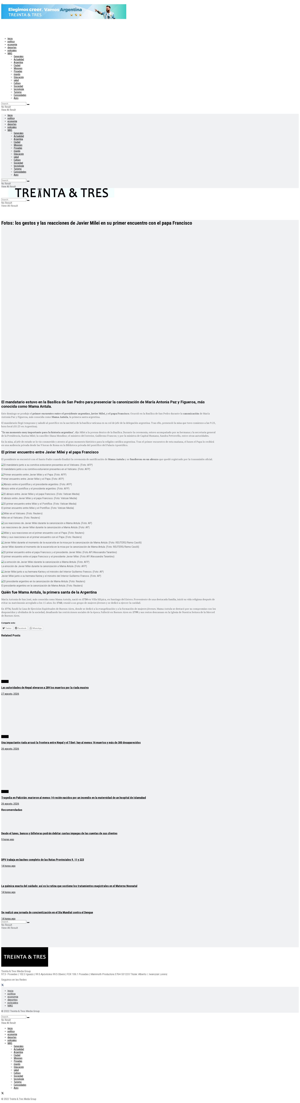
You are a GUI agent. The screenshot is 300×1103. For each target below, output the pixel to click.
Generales (18, 56)
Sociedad (18, 86)
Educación (19, 77)
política (11, 41)
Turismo (18, 92)
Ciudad (17, 65)
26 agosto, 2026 (10, 748)
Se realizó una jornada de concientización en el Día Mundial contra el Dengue (47, 912)
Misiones (18, 68)
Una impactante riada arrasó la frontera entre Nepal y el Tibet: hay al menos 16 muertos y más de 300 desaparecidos (71, 742)
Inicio (10, 38)
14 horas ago (8, 865)
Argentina (18, 62)
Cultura (17, 83)
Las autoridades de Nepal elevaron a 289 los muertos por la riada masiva (45, 687)
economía (12, 44)
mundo (17, 74)
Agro (16, 98)
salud (16, 80)
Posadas (18, 71)
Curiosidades (20, 95)
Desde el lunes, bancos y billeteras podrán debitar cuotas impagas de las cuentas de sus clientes (59, 833)
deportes (12, 47)
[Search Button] (28, 104)
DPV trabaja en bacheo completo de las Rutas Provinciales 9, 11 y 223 (42, 859)
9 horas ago (7, 839)
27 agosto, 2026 (10, 693)
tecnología (19, 89)
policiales (12, 50)
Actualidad (19, 59)
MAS (10, 53)
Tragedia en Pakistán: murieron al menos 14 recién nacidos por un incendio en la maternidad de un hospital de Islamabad (73, 797)
